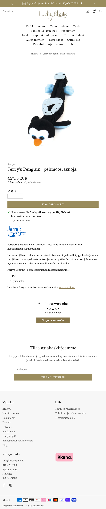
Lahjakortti (8, 418)
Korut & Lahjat (74, 35)
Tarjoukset (55, 40)
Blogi (5, 445)
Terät (76, 26)
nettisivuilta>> (67, 287)
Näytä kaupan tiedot (21, 220)
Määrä (11, 191)
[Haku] (100, 11)
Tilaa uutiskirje (53, 377)
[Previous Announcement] (12, 4)
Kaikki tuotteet (36, 26)
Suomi (6, 11)
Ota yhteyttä (9, 436)
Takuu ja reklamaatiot (67, 409)
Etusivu (34, 53)
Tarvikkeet (68, 31)
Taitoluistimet (59, 26)
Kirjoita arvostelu (53, 320)
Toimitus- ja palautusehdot (70, 413)
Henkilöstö (8, 431)
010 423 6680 (9, 465)
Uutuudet (73, 40)
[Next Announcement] (94, 4)
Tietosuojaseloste (65, 418)
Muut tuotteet (35, 40)
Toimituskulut (16, 182)
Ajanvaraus (55, 44)
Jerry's (11, 164)
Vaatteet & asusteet (44, 31)
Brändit (6, 422)
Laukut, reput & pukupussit (40, 35)
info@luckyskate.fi (13, 460)
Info (70, 44)
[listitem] (53, 3)
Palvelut (38, 44)
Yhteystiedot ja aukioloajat (17, 440)
